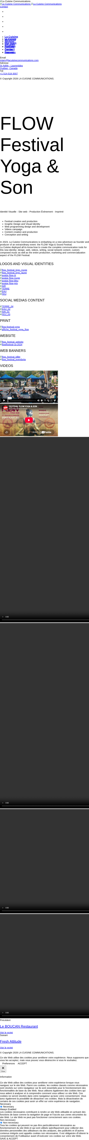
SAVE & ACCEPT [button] (9, 1138)
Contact (9, 49)
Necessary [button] (5, 1104)
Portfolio (9, 47)
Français (9, 52)
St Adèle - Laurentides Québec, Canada (11, 67)
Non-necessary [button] (8, 1120)
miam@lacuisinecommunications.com (19, 60)
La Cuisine (10, 39)
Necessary (8, 1106)
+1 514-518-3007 (9, 73)
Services (9, 41)
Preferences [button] (8, 1063)
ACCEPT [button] (22, 1063)
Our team (10, 44)
